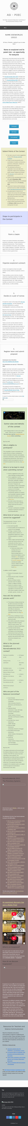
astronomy (3, 1093)
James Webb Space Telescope (10, 102)
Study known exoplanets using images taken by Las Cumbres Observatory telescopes (16, 1059)
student (14, 1095)
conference (21, 1093)
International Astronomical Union (17, 189)
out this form (10, 382)
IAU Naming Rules (7, 315)
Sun (16, 1095)
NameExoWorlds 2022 (12, 80)
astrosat (7, 1093)
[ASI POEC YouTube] (16, 1117)
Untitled (3, 1105)
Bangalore (10, 1093)
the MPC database (16, 560)
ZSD (13, 1097)
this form (12, 174)
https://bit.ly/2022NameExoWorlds (11, 361)
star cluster (10, 1095)
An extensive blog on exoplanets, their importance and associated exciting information (16, 1054)
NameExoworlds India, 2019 (11, 76)
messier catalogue (17, 1094)
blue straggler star (15, 1093)
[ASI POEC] (14, 6)
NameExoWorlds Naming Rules (11, 390)
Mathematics (12, 1094)
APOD (12, 1102)
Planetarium (6, 1095)
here (17, 556)
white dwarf (4, 1097)
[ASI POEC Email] (19, 1117)
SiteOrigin (13, 1123)
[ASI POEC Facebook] (7, 1117)
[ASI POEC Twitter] (10, 1117)
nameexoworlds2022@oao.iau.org (11, 383)
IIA (23, 1093)
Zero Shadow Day (9, 1097)
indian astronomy (5, 1094)
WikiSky (15, 808)
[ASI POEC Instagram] (13, 1117)
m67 (8, 1094)
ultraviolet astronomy (20, 1095)
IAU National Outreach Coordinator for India (15, 1069)
